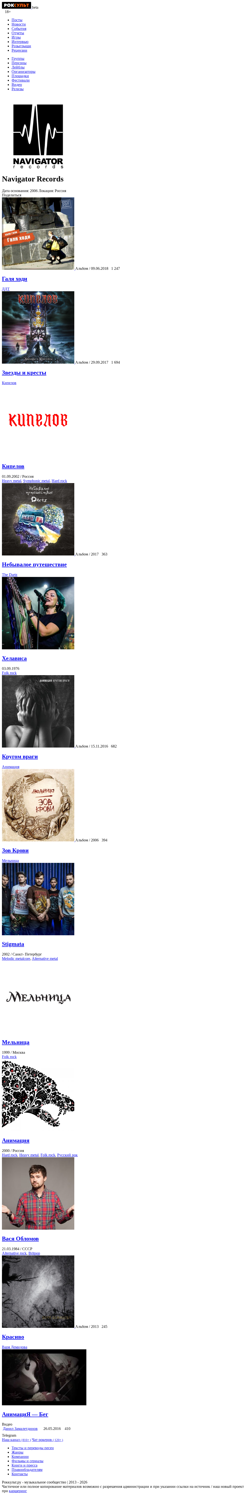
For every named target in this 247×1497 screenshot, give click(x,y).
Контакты (20, 1474)
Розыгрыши (21, 46)
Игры (16, 37)
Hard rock (59, 481)
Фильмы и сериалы (27, 1461)
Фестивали (21, 80)
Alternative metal (45, 958)
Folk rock (9, 673)
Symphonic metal (36, 481)
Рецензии (19, 50)
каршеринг (18, 1491)
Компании (20, 1457)
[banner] (17, 7)
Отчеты (18, 33)
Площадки (20, 76)
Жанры (17, 1452)
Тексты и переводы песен (33, 1448)
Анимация (10, 767)
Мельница (10, 861)
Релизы (18, 89)
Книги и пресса (24, 1465)
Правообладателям (27, 1470)
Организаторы (23, 71)
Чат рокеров (47, 1440)
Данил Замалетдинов (20, 1429)
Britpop (34, 1253)
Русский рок (67, 1155)
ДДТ (6, 289)
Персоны (19, 63)
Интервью (20, 42)
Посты (17, 20)
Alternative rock (14, 1253)
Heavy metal (11, 481)
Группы (18, 58)
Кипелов (9, 383)
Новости (19, 24)
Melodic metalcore (16, 958)
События (19, 29)
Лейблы (18, 67)
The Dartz (9, 575)
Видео (17, 85)
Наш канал (16, 1440)
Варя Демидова (14, 1347)
